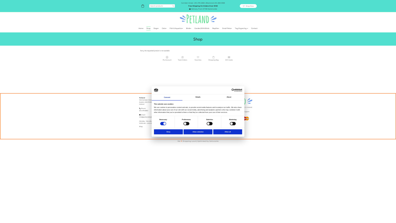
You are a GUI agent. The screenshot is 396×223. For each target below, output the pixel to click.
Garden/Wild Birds (201, 28)
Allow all (228, 132)
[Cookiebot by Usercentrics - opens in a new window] (233, 90)
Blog (141, 126)
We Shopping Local (186, 141)
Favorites (198, 60)
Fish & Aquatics (176, 28)
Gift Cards (229, 60)
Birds (188, 28)
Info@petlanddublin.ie (147, 117)
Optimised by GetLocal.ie (208, 141)
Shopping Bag (213, 60)
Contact (254, 28)
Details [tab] (198, 97)
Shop (148, 28)
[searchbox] (162, 6)
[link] (156, 28)
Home (140, 28)
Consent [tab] (167, 97)
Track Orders (182, 60)
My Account (167, 60)
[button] (248, 6)
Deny (168, 132)
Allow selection (198, 132)
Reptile (215, 28)
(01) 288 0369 (219, 3)
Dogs (156, 28)
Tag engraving (241, 28)
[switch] (186, 123)
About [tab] (229, 97)
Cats (163, 28)
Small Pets (226, 28)
